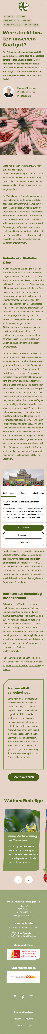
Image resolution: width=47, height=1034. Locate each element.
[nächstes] (29, 880)
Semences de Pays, (16, 661)
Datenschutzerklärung (31, 517)
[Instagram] (31, 997)
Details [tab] (23, 493)
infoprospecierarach (23, 915)
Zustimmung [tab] (8, 493)
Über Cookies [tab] (38, 493)
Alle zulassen (23, 527)
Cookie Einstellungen (23, 1025)
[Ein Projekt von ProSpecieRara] (23, 955)
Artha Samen (32, 661)
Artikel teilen (25, 777)
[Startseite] (23, 7)
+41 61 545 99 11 (23, 912)
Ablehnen (23, 543)
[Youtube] (15, 997)
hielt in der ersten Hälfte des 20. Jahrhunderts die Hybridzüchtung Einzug (23, 231)
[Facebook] (23, 997)
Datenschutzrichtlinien (23, 1012)
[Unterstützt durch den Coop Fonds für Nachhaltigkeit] (23, 977)
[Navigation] (39, 5)
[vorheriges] (18, 880)
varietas (6, 669)
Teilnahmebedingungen (23, 1019)
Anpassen (22, 535)
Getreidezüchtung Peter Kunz (26, 665)
